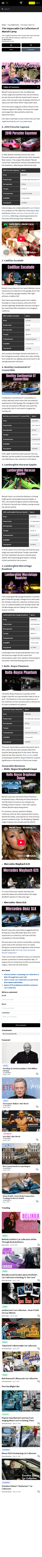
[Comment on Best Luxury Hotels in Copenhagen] (37, 1169)
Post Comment (21, 1025)
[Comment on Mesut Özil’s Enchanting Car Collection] (39, 1456)
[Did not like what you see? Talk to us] (31, 45)
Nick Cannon (27, 755)
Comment (6, 1013)
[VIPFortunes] (21, 3)
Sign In (38, 3)
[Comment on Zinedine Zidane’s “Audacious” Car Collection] (39, 1491)
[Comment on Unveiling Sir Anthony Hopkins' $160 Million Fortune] (37, 1073)
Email (4, 995)
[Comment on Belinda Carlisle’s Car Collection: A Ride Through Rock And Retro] (39, 1244)
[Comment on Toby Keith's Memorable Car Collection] (39, 1348)
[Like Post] (11, 45)
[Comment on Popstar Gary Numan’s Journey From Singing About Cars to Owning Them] (39, 1423)
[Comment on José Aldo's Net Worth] (37, 1139)
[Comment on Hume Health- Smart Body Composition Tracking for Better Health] (37, 1201)
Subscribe (32, 3)
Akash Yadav (7, 40)
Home (4, 25)
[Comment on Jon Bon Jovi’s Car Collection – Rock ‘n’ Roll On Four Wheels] (39, 1315)
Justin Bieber (35, 208)
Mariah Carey (18, 121)
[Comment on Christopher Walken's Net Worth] (37, 1106)
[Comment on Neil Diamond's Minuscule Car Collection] (39, 1381)
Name (4, 1004)
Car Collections (13, 25)
